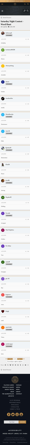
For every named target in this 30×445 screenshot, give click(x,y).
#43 (28, 71)
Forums (19, 385)
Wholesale (15, 405)
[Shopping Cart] (28, 4)
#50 (28, 186)
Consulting (15, 407)
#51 (28, 202)
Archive (11, 396)
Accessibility (15, 430)
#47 (28, 137)
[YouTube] (21, 414)
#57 (28, 300)
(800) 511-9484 (20, 434)
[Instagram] (17, 414)
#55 (28, 268)
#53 (28, 235)
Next (19, 359)
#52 (28, 219)
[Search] (27, 10)
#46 (28, 120)
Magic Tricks (9, 389)
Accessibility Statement (22, 442)
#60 (28, 350)
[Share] (26, 39)
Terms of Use (5, 442)
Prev (11, 359)
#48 (28, 154)
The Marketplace (8, 394)
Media (18, 387)
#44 (28, 88)
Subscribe (22, 422)
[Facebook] (8, 414)
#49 (28, 170)
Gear (12, 391)
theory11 (15, 379)
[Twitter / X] (13, 414)
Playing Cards (9, 385)
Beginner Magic (15, 402)
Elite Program (15, 400)
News (18, 389)
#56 (28, 284)
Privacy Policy (13, 442)
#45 (28, 104)
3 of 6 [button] (15, 359)
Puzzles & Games (8, 387)
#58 (28, 316)
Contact (19, 394)
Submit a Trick (15, 409)
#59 (28, 333)
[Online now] (3, 149)
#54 (28, 251)
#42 (28, 55)
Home (15, 4)
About (18, 391)
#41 (28, 39)
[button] (2, 11)
